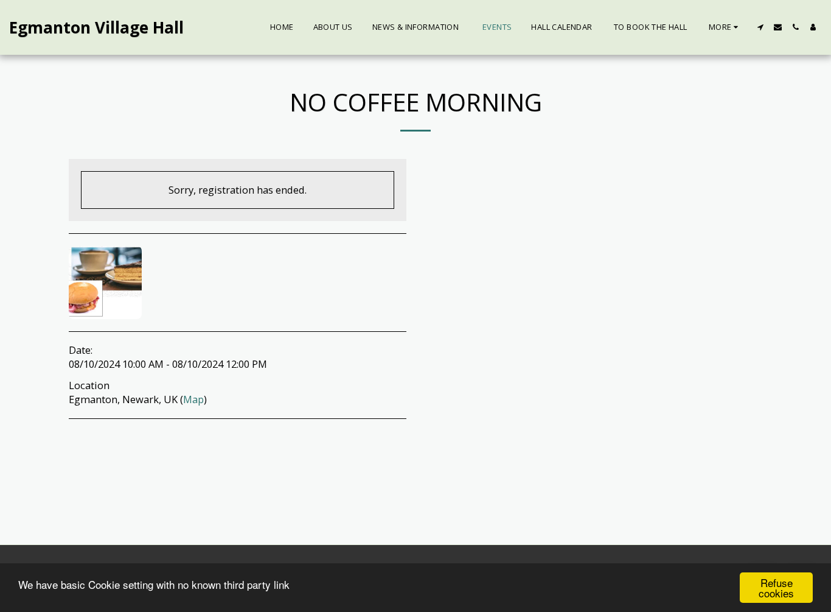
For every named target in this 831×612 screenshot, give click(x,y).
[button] (760, 27)
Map (193, 399)
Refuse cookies (776, 587)
